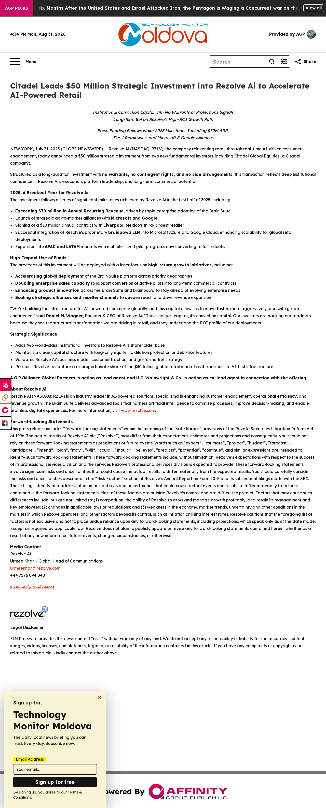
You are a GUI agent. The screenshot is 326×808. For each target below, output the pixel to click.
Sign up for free (55, 782)
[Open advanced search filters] (284, 61)
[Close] (99, 697)
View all (314, 7)
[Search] (272, 61)
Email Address (30, 759)
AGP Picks (16, 8)
